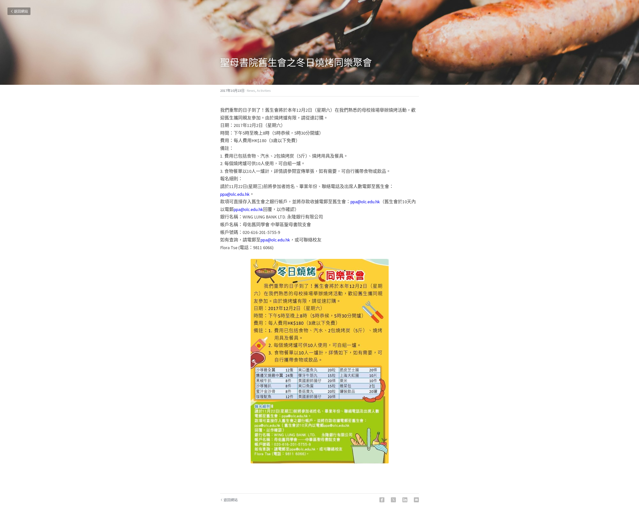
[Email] (416, 499)
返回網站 (21, 11)
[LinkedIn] (404, 499)
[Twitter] (393, 499)
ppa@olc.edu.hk (235, 194)
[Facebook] (381, 499)
